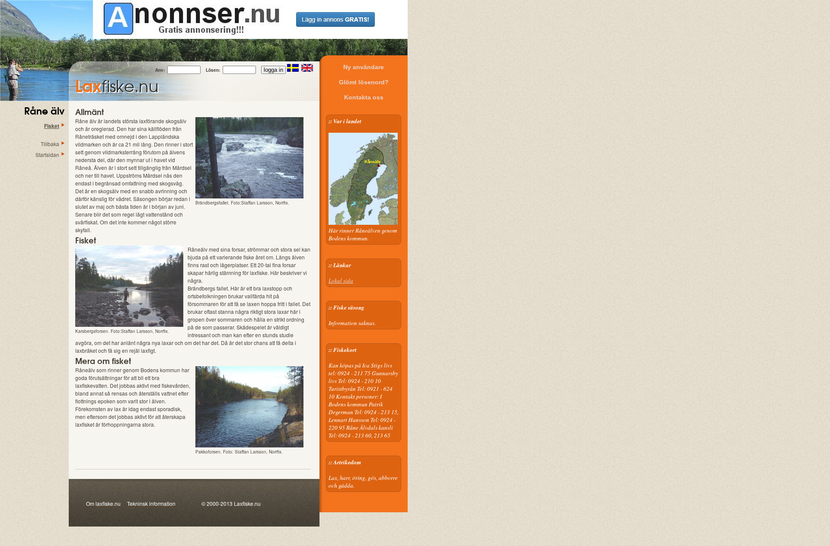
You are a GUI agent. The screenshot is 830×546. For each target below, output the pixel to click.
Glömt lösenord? (364, 82)
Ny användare (363, 67)
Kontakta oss (363, 97)
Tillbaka (50, 143)
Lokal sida (341, 280)
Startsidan (47, 154)
